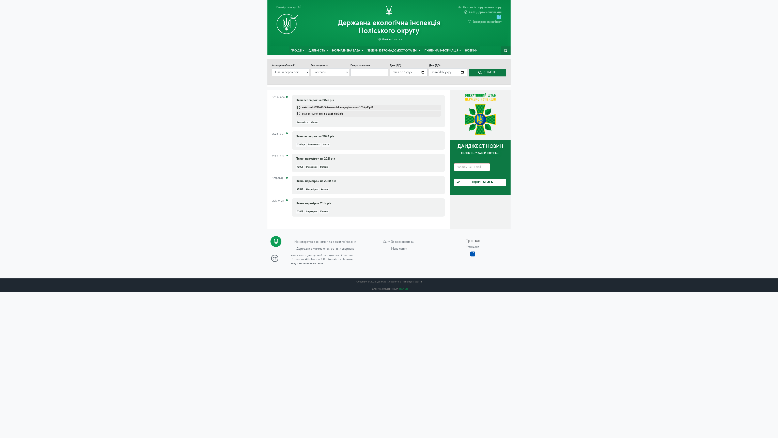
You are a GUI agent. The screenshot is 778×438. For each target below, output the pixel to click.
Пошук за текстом (360, 65)
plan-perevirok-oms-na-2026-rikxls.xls (322, 114)
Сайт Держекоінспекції (399, 242)
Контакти (472, 246)
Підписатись (482, 182)
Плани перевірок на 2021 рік (315, 158)
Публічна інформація (441, 50)
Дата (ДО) (434, 65)
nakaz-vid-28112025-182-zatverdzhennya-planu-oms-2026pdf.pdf (337, 107)
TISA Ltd (403, 289)
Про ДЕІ (296, 50)
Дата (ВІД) (395, 65)
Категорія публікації (283, 65)
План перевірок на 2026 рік (315, 100)
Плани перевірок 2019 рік (313, 203)
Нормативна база (346, 50)
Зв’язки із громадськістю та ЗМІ (392, 50)
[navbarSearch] (506, 50)
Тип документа (319, 65)
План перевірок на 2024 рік (315, 136)
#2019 (300, 211)
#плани (324, 167)
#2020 (300, 189)
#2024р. (301, 145)
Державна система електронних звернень (325, 248)
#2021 (300, 167)
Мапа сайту (399, 248)
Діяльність (317, 50)
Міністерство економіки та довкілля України (325, 242)
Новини (471, 50)
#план (314, 122)
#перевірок (303, 122)
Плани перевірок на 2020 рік (316, 181)
